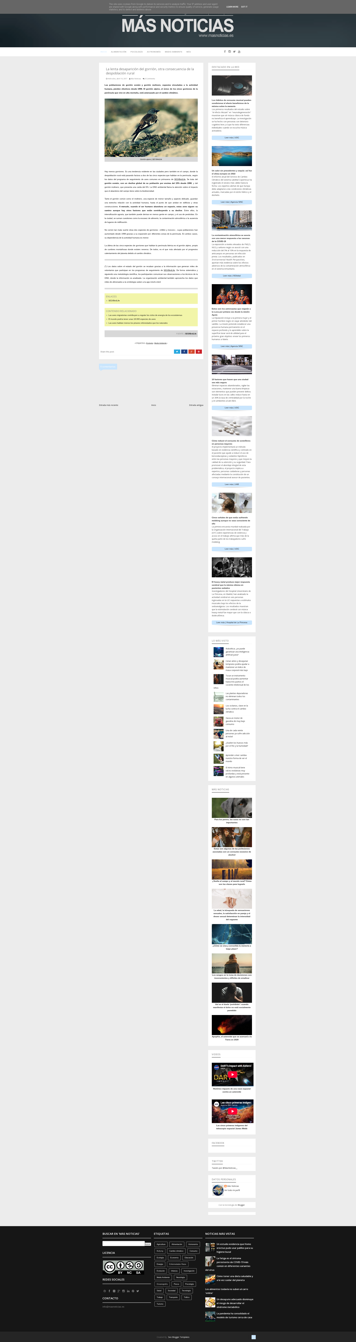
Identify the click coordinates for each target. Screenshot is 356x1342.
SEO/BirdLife (114, 300)
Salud (159, 1291)
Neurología (180, 1277)
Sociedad (171, 1291)
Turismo (160, 1304)
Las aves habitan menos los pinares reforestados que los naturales (138, 323)
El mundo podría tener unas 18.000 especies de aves (132, 319)
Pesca (176, 1284)
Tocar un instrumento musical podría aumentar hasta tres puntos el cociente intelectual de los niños (231, 681)
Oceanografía (162, 1284)
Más (188, 51)
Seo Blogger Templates (178, 1337)
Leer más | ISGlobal (232, 276)
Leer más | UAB (232, 484)
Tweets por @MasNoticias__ (224, 1168)
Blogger (241, 1205)
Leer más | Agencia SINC (232, 202)
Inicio (103, 51)
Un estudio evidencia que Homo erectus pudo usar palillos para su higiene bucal (235, 1248)
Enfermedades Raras (177, 1264)
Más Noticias (233, 1186)
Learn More (232, 7)
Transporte (173, 1297)
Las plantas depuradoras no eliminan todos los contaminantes (237, 696)
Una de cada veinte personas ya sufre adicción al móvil (238, 733)
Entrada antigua (196, 405)
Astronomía (154, 51)
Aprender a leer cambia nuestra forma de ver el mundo (236, 758)
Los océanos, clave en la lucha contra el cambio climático (237, 708)
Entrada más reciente (108, 405)
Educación (189, 1258)
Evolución (161, 1271)
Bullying (160, 1251)
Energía (160, 1264)
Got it (244, 7)
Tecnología (186, 1291)
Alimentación (118, 51)
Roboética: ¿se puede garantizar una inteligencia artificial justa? (237, 651)
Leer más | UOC (232, 137)
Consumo (193, 1251)
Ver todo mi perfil (232, 1190)
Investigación (189, 1271)
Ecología (160, 1258)
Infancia (174, 1271)
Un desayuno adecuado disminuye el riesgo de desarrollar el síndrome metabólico (235, 1303)
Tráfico (186, 1297)
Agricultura (161, 1244)
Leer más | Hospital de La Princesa (231, 622)
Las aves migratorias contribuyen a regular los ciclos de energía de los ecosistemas (145, 315)
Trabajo (160, 1297)
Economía (174, 1258)
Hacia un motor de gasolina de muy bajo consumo (235, 721)
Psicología (137, 51)
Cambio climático (176, 1251)
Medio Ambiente (173, 51)
